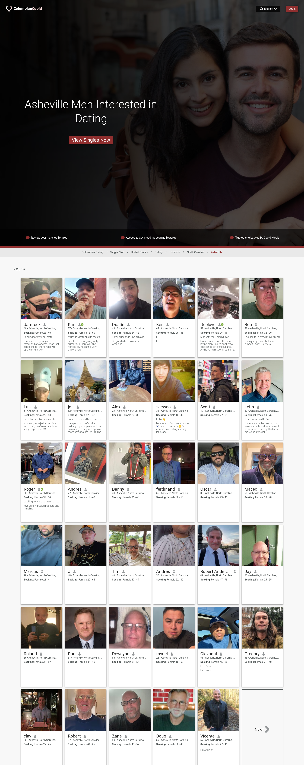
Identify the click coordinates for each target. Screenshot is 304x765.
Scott (205, 406)
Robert (74, 736)
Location (174, 252)
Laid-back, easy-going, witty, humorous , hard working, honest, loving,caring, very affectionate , (83, 345)
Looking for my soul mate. (38, 337)
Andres (75, 489)
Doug (161, 736)
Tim (115, 571)
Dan (71, 653)
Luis (27, 406)
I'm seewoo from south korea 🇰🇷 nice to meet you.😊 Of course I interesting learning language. (172, 427)
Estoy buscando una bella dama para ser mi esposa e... (130, 337)
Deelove (208, 324)
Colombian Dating (92, 252)
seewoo (163, 406)
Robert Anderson (215, 571)
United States (139, 252)
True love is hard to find (257, 419)
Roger (29, 489)
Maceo (251, 489)
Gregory (252, 653)
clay (27, 736)
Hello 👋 (160, 419)
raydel (162, 653)
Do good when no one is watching (125, 342)
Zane (117, 736)
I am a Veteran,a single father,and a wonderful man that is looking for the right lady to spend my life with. (41, 345)
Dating (159, 252)
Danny (118, 489)
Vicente (207, 736)
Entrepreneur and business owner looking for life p (86, 419)
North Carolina (195, 252)
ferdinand (165, 489)
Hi (157, 337)
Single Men (117, 252)
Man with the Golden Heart (214, 337)
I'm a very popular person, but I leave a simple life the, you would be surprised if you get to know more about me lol (262, 427)
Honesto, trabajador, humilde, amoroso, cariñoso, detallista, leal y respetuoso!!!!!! (40, 426)
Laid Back (205, 666)
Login (292, 8)
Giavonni (208, 653)
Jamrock (32, 324)
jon (71, 406)
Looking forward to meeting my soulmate (41, 501)
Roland (30, 653)
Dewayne (120, 653)
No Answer (206, 749)
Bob (248, 324)
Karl (71, 324)
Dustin (118, 324)
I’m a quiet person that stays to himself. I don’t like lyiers (261, 342)
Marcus (31, 571)
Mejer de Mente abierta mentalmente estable (86, 337)
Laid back (205, 670)
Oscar (205, 489)
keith (249, 406)
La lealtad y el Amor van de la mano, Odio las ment (41, 419)
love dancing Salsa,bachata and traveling (41, 507)
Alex (116, 406)
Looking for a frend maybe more (262, 337)
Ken (160, 324)
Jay (248, 571)
